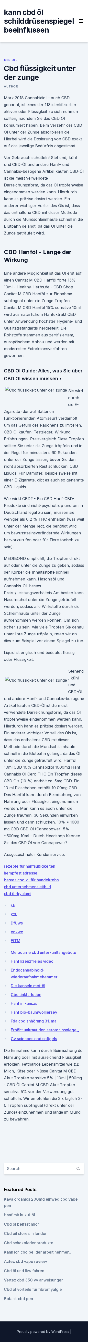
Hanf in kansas (24, 1003)
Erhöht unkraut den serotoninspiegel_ (45, 1029)
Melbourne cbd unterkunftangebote (43, 952)
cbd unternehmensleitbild (27, 886)
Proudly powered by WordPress (43, 1332)
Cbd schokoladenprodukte (28, 1242)
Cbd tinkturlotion (26, 994)
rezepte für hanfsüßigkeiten (29, 866)
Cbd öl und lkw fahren (24, 1270)
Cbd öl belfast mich (22, 1224)
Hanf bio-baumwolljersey (34, 1012)
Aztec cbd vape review (25, 1261)
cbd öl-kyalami (17, 893)
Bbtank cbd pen (18, 1298)
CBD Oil (10, 60)
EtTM (15, 940)
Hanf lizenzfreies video (32, 961)
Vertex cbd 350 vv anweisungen (34, 1280)
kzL (14, 914)
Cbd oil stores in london (25, 1233)
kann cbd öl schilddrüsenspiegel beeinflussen (39, 21)
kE (13, 905)
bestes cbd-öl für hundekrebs (31, 879)
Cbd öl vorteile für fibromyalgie (33, 1289)
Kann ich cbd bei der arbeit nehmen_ (37, 1252)
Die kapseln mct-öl (28, 985)
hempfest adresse (20, 873)
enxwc (17, 931)
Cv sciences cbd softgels (34, 1038)
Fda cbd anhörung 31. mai (34, 1021)
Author (11, 86)
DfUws (17, 923)
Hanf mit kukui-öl (19, 1214)
